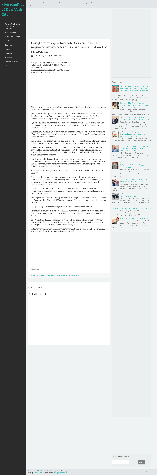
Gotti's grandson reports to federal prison (135, 218)
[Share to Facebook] (38, 269)
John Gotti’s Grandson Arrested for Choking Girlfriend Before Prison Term (134, 118)
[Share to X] (36, 269)
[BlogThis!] (34, 269)
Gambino (8, 49)
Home (7, 20)
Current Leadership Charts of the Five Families (12, 26)
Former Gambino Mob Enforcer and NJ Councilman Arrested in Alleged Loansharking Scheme (134, 148)
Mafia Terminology (12, 37)
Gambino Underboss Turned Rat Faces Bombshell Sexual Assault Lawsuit (134, 180)
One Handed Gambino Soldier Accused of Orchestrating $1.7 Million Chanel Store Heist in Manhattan (135, 165)
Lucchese (8, 41)
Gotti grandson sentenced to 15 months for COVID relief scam (134, 195)
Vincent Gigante (62, 275)
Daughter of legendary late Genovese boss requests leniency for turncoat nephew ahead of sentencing (69, 47)
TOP (148, 471)
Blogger (66, 471)
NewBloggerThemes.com (60, 473)
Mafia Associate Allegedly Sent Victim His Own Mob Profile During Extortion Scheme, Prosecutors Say (135, 134)
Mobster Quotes (10, 32)
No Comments (75, 275)
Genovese (8, 45)
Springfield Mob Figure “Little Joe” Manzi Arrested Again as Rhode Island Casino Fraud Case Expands (135, 105)
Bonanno (8, 58)
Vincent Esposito (52, 275)
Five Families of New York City (13, 9)
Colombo (8, 53)
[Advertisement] (69, 24)
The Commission (11, 62)
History (8, 66)
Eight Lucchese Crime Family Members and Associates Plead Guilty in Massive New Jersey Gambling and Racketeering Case (134, 89)
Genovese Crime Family (39, 275)
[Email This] (32, 269)
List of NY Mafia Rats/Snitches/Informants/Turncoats (131, 208)
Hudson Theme (37, 473)
